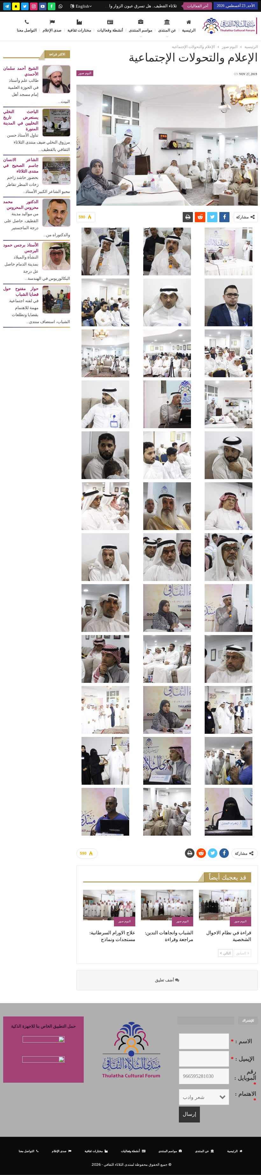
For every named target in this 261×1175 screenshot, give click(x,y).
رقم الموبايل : (245, 1077)
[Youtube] (42, 6)
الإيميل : (242, 1059)
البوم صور (84, 73)
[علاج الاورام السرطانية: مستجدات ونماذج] (109, 908)
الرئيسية (188, 30)
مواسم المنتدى (140, 30)
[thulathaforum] (51, 6)
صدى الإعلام (52, 30)
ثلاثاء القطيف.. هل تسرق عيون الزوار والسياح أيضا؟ (132, 6)
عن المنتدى (167, 30)
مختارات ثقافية (79, 30)
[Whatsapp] (60, 6)
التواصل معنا (27, 30)
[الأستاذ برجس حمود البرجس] (56, 255)
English (82, 6)
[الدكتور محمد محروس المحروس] (56, 212)
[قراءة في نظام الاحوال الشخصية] (225, 908)
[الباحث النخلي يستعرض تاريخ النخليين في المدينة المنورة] (56, 122)
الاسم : (241, 1041)
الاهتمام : (245, 1097)
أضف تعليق (165, 980)
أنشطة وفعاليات (110, 30)
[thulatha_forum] (34, 6)
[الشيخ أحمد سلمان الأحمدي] (56, 78)
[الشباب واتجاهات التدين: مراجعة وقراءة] (167, 908)
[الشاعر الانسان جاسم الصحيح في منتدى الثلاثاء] (56, 170)
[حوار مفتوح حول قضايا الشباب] (56, 299)
